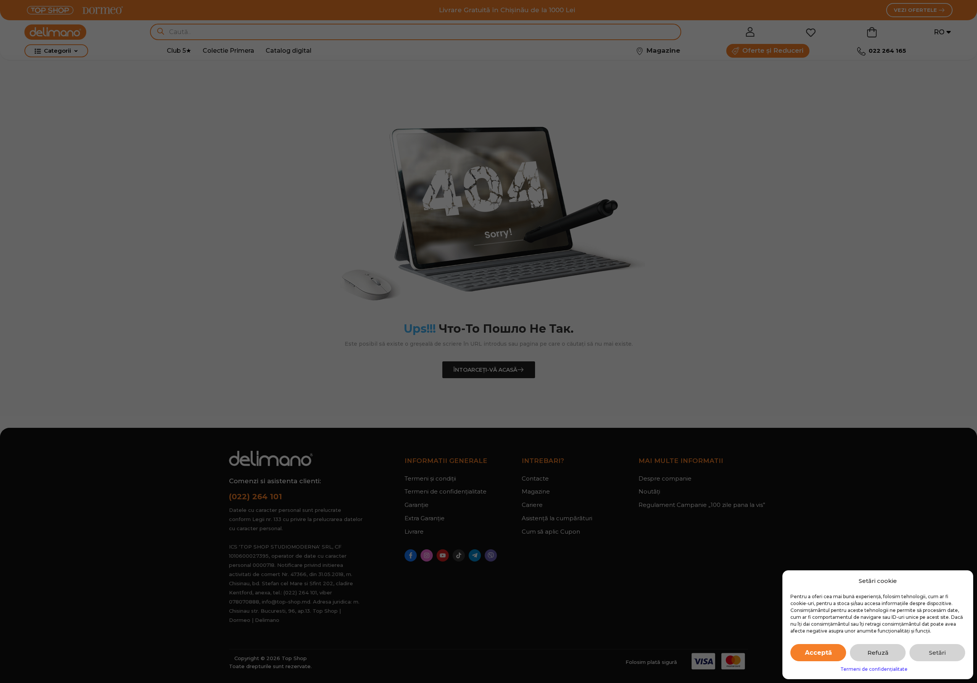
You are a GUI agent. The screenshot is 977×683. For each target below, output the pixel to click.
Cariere (532, 504)
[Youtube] (443, 555)
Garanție (417, 504)
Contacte (535, 478)
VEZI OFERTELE (916, 10)
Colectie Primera (228, 50)
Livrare (414, 531)
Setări (937, 652)
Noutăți (649, 491)
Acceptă (818, 652)
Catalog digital (288, 50)
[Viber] (491, 555)
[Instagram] (427, 555)
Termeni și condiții (430, 478)
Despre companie (665, 478)
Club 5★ (179, 50)
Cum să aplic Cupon (551, 531)
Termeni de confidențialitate (874, 669)
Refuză (877, 652)
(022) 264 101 (255, 496)
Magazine (536, 491)
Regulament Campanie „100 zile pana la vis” (693, 504)
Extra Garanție (425, 518)
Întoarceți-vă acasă (485, 369)
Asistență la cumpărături (557, 518)
